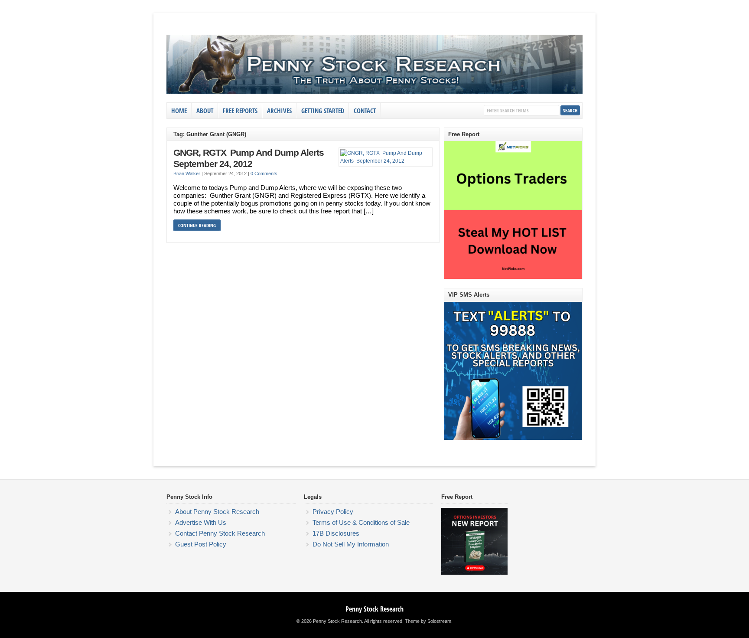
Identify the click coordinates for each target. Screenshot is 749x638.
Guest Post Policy (200, 544)
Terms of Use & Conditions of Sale (361, 522)
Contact (365, 110)
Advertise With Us (200, 522)
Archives (279, 110)
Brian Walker (186, 173)
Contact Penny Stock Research (220, 533)
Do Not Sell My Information (351, 544)
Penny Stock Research (374, 609)
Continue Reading (197, 225)
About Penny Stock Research (217, 511)
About (204, 110)
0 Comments (264, 173)
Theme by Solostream (428, 621)
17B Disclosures (336, 533)
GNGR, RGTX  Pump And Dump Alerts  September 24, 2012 (249, 158)
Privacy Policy (333, 511)
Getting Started (322, 110)
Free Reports (240, 110)
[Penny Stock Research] (374, 92)
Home (179, 110)
